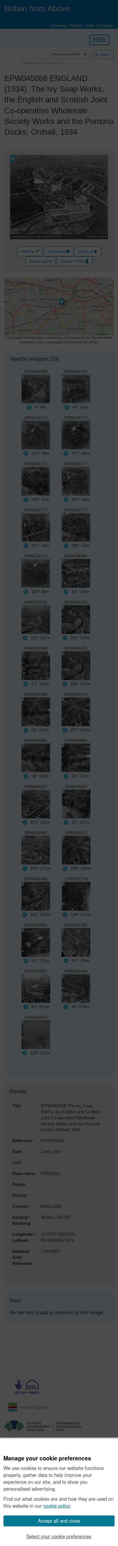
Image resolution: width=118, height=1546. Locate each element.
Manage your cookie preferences (47, 1458)
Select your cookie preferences (58, 1536)
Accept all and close (59, 1520)
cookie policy (56, 1505)
